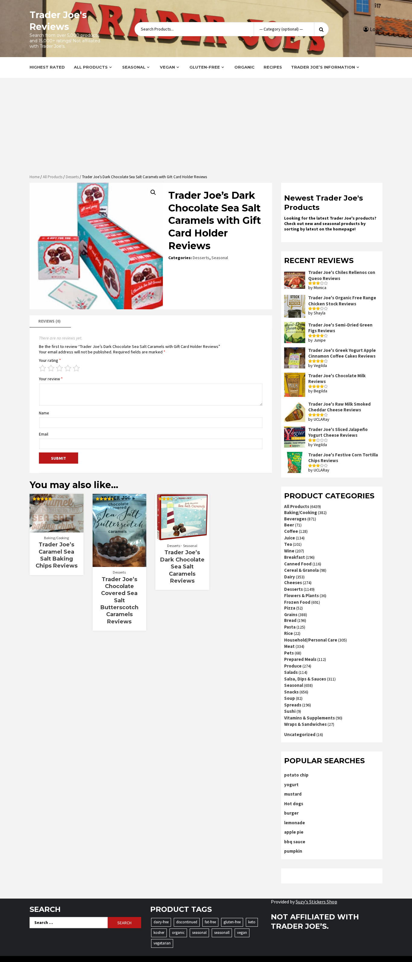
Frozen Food (297, 602)
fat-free (210, 922)
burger (291, 813)
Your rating (50, 360)
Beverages (295, 519)
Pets (289, 653)
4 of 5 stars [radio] (67, 368)
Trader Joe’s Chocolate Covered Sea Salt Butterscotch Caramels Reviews (119, 600)
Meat (289, 646)
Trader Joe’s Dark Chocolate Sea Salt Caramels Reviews (182, 566)
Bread (290, 620)
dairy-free (161, 922)
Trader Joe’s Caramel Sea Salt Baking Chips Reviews (57, 555)
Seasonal (133, 67)
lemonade (294, 822)
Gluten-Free (204, 67)
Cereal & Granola (301, 570)
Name (44, 413)
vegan (242, 932)
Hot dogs (293, 803)
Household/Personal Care (310, 640)
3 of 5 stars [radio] (59, 368)
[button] (153, 192)
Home (35, 176)
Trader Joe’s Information (323, 67)
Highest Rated (47, 67)
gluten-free (232, 922)
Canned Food (298, 564)
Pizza (289, 608)
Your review (51, 378)
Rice (288, 633)
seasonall (222, 932)
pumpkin (293, 851)
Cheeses (293, 582)
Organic (244, 67)
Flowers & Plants (301, 595)
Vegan (167, 67)
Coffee (291, 531)
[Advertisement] (206, 127)
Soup (289, 698)
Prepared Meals (300, 659)
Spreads (292, 705)
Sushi (290, 711)
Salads (291, 672)
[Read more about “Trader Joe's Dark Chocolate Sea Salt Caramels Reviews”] (182, 537)
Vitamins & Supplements (309, 718)
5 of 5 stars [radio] (76, 368)
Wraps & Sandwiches (305, 724)
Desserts (72, 176)
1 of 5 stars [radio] (42, 368)
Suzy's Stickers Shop (316, 902)
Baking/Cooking (56, 538)
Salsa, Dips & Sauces (305, 679)
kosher (159, 932)
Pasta (290, 627)
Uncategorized (299, 734)
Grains (290, 614)
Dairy (289, 577)
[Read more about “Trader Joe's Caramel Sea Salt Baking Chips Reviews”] (56, 529)
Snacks (291, 692)
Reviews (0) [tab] (49, 321)
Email (43, 434)
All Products (91, 67)
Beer (289, 525)
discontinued (186, 922)
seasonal (199, 932)
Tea (288, 544)
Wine (289, 551)
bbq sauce (294, 842)
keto (251, 922)
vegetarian (162, 943)
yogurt (291, 784)
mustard (293, 794)
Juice (289, 538)
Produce (293, 666)
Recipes (273, 67)
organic (178, 932)
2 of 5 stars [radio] (51, 368)
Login (375, 29)
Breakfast (294, 557)
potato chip (296, 775)
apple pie (293, 832)
